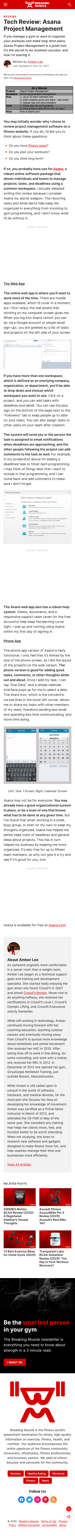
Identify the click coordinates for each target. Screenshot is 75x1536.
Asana (58, 169)
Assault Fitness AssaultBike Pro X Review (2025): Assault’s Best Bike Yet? (52, 1216)
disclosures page (22, 77)
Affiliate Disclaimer (29, 1525)
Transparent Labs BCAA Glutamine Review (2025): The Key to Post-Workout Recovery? (53, 1258)
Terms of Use (48, 1521)
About (62, 1525)
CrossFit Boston (35, 993)
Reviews (10, 16)
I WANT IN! (14, 1362)
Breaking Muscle (29, 1521)
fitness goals (37, 145)
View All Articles (19, 1164)
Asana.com (57, 925)
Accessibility (49, 1525)
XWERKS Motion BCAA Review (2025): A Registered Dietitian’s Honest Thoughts (19, 1216)
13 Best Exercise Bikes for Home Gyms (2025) (20, 1253)
